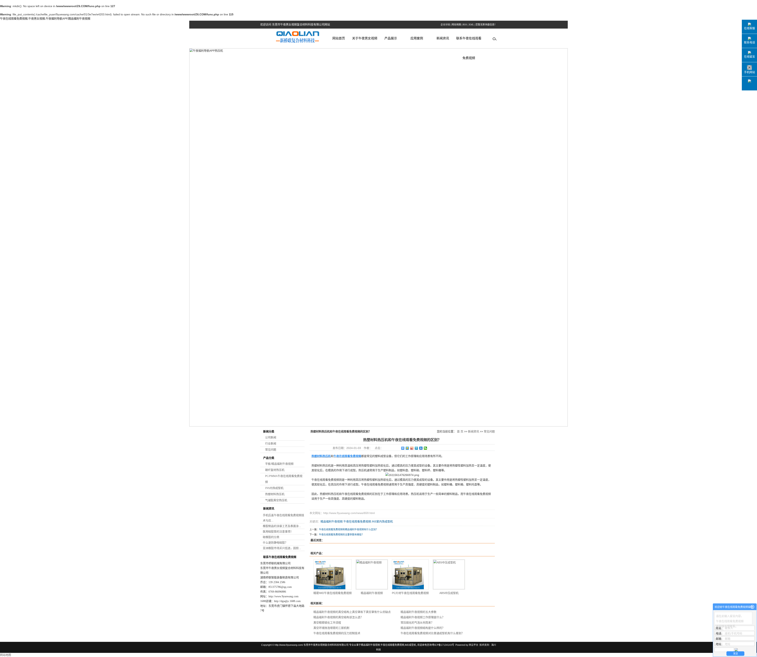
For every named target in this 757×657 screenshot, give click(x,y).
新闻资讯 (442, 38)
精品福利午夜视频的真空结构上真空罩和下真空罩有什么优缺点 (352, 611)
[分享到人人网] (421, 448)
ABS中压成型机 (449, 593)
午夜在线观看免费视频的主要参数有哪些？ (341, 534)
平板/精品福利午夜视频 (279, 463)
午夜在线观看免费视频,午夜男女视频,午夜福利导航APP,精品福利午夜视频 (45, 18)
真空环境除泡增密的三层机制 (331, 627)
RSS (465, 24)
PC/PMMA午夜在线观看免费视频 (283, 479)
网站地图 (456, 24)
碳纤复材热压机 (274, 469)
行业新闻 (270, 443)
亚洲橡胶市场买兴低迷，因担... (282, 548)
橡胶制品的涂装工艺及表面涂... (282, 526)
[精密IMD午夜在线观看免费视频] (332, 574)
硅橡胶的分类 (271, 537)
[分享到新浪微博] (412, 448)
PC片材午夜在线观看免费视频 (410, 593)
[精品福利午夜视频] (372, 574)
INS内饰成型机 (274, 488)
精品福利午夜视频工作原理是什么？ (423, 617)
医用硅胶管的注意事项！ (278, 531)
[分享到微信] (425, 448)
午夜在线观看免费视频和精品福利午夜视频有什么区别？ (348, 529)
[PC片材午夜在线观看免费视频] (410, 574)
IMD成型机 (410, 645)
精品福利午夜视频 (332, 521)
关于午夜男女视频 (364, 38)
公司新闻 (270, 437)
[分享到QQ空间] (407, 448)
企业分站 (445, 24)
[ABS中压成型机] (449, 574)
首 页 (460, 431)
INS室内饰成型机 (382, 521)
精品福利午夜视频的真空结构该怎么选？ (338, 617)
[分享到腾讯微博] (416, 448)
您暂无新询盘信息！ (486, 24)
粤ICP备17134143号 (443, 645)
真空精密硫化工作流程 (327, 622)
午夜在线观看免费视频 (357, 521)
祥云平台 (473, 645)
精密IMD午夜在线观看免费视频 (332, 593)
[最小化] (752, 607)
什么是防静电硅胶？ (275, 542)
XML (471, 24)
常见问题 (270, 449)
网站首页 (338, 38)
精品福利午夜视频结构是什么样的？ (423, 627)
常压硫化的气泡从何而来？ (417, 622)
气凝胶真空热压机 (276, 500)
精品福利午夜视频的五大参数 (418, 611)
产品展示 (390, 38)
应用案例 (416, 38)
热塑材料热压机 (274, 494)
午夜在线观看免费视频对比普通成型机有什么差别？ (432, 633)
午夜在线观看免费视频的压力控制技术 (336, 633)
